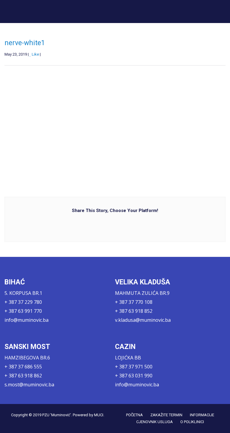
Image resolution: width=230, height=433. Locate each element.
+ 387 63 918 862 (23, 376)
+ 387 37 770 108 (133, 302)
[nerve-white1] (57, 125)
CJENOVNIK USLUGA (154, 422)
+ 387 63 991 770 (23, 311)
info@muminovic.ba (26, 320)
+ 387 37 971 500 (133, 367)
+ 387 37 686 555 (23, 367)
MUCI (98, 415)
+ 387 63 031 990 (133, 376)
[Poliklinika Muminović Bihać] (48, 11)
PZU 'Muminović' (56, 415)
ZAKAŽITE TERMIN (166, 415)
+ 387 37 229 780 (23, 302)
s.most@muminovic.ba (29, 385)
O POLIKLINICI (192, 422)
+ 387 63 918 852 (133, 311)
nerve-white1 (24, 43)
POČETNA (134, 415)
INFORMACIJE (202, 415)
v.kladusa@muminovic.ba (143, 320)
